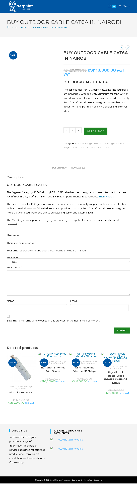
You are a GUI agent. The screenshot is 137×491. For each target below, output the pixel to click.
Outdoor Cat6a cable (97, 147)
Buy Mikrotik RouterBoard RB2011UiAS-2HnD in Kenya (115, 377)
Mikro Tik (14, 386)
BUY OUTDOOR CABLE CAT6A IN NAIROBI (44, 27)
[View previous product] (122, 47)
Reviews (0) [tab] (78, 168)
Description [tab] (59, 168)
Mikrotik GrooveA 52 (21, 392)
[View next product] (127, 47)
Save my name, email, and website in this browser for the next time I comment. (53, 320)
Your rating (14, 257)
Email (74, 300)
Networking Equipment (112, 143)
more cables (106, 196)
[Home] (8, 27)
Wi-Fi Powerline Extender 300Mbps (84, 369)
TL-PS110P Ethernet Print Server (53, 369)
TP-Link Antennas (55, 363)
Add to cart (95, 131)
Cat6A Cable (78, 147)
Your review (14, 267)
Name (11, 300)
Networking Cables (88, 143)
